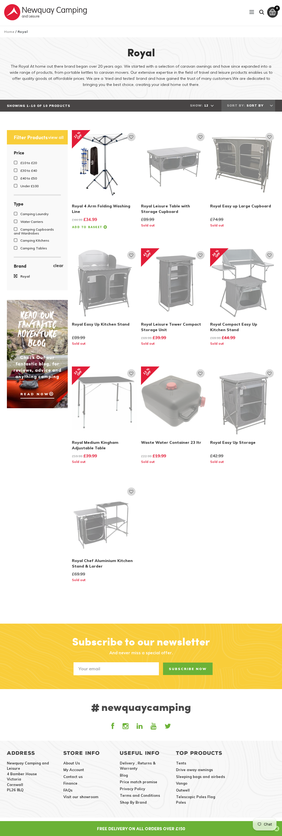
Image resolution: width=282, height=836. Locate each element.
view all (56, 137)
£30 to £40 (28, 170)
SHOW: (196, 105)
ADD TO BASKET (88, 227)
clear (58, 265)
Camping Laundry (34, 214)
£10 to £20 (28, 163)
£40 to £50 (28, 178)
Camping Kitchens (34, 240)
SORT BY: (236, 105)
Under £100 (29, 186)
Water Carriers (31, 222)
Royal (25, 276)
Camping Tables (33, 248)
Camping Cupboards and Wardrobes (34, 231)
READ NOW (34, 394)
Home (9, 32)
